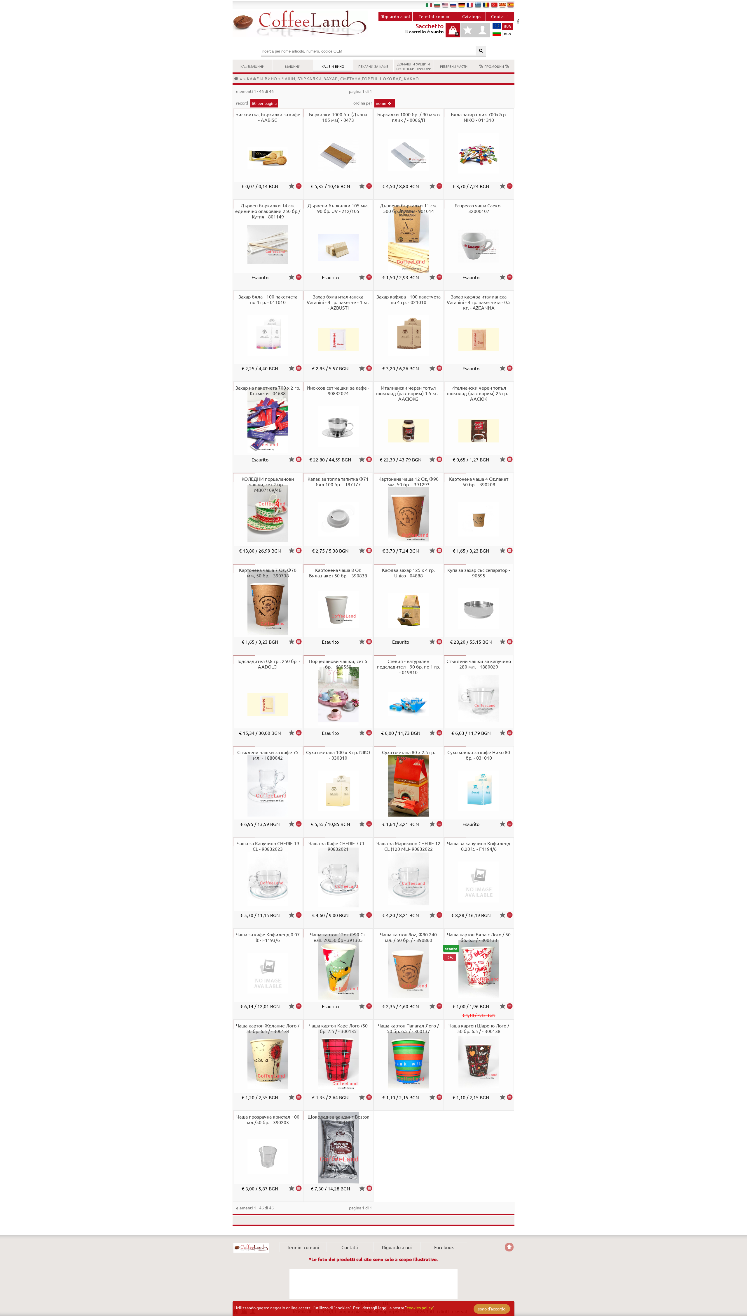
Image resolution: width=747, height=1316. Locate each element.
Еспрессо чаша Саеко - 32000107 (479, 208)
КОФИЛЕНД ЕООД (251, 1248)
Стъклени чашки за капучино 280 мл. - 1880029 (478, 663)
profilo (482, 30)
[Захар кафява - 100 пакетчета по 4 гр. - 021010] (439, 368)
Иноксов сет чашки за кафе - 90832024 (338, 390)
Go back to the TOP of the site (509, 1247)
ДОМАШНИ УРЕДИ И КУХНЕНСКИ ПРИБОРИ (413, 65)
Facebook (518, 21)
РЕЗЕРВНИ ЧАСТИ (453, 66)
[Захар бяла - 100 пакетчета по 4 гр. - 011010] (298, 368)
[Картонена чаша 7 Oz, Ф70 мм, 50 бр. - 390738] (298, 641)
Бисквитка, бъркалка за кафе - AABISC (267, 117)
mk (502, 4)
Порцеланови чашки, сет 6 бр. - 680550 (338, 663)
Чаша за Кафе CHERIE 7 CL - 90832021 (338, 846)
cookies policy (420, 1307)
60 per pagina (264, 103)
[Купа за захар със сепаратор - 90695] (509, 641)
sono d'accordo (491, 1308)
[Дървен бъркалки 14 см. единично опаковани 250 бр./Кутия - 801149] (298, 277)
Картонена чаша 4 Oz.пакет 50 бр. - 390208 (478, 481)
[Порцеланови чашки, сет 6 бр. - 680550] (369, 732)
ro (486, 4)
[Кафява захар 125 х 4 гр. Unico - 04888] (439, 641)
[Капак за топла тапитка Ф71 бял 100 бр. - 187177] (369, 550)
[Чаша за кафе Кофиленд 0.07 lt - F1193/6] (298, 1006)
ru (453, 4)
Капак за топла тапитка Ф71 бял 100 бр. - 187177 (338, 481)
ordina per (363, 102)
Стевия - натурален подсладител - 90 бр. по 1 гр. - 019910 (408, 666)
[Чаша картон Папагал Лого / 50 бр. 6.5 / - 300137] (439, 1097)
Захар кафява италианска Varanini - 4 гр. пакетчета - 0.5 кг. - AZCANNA (479, 302)
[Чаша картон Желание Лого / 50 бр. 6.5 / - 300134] (298, 1097)
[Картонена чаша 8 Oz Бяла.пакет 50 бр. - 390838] (369, 641)
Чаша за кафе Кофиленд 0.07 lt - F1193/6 (268, 937)
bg (437, 4)
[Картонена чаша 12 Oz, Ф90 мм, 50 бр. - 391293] (439, 550)
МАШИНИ (292, 66)
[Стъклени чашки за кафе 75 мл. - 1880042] (298, 824)
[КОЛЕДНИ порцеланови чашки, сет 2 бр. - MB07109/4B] (298, 550)
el (477, 4)
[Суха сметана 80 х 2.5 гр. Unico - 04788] (439, 824)
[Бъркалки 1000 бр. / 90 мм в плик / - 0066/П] (439, 186)
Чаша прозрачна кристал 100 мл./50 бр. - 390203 (267, 1119)
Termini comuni (435, 16)
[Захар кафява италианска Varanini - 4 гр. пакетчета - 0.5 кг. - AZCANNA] (509, 368)
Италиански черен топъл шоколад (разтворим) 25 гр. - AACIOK (479, 393)
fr (469, 4)
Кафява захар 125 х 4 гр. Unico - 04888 (408, 572)
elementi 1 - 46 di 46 (255, 91)
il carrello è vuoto (453, 33)
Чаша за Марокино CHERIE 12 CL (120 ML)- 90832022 (408, 846)
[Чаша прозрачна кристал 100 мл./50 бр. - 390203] (298, 1188)
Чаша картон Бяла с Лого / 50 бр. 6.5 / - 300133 (479, 937)
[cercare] (481, 50)
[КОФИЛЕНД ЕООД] (303, 24)
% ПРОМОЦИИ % (494, 66)
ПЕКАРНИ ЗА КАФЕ (373, 66)
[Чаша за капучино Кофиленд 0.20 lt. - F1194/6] (509, 915)
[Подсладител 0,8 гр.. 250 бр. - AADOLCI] (298, 732)
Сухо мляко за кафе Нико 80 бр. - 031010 (478, 755)
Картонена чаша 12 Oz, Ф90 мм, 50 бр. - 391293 (408, 481)
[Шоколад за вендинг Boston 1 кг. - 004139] (369, 1188)
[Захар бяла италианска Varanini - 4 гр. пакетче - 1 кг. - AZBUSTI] (369, 368)
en (445, 4)
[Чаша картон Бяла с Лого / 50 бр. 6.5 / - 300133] (509, 1006)
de (461, 4)
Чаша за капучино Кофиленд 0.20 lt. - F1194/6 (478, 846)
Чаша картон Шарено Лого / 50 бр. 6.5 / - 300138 (478, 1028)
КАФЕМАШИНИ (252, 66)
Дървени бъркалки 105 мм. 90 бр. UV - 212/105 (338, 208)
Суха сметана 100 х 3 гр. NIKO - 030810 (338, 755)
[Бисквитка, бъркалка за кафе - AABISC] (298, 186)
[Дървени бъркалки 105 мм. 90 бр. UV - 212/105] (369, 277)
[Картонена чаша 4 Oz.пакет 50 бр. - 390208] (509, 550)
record (242, 102)
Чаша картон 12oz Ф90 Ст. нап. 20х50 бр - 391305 (338, 937)
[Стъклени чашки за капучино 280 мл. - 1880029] (509, 732)
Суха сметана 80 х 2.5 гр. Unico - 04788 (408, 755)
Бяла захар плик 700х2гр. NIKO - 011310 (479, 117)
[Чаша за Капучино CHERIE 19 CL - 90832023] (298, 915)
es (510, 4)
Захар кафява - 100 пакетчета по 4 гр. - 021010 (408, 299)
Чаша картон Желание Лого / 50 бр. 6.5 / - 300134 (267, 1028)
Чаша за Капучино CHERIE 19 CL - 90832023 (268, 846)
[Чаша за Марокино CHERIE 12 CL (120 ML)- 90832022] (439, 915)
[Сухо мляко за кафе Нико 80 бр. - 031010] (509, 824)
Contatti (500, 16)
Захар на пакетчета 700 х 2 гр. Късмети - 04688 (267, 390)
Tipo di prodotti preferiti (467, 33)
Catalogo (471, 16)
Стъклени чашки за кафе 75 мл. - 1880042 (268, 755)
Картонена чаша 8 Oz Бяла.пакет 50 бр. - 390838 (338, 572)
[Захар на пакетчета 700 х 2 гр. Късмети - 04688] (298, 459)
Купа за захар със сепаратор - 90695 (478, 572)
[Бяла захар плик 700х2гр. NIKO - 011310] (509, 186)
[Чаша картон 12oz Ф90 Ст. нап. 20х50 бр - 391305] (369, 1006)
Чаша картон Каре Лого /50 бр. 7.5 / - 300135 (338, 1028)
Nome (381, 103)
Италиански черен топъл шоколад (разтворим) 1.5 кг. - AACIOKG (408, 393)
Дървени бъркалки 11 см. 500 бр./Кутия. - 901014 (408, 208)
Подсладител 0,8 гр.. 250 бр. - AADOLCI (267, 663)
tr (494, 4)
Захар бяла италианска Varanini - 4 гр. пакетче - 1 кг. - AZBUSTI (338, 302)
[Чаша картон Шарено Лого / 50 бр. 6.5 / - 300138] (509, 1097)
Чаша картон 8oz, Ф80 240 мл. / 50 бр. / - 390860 (408, 937)
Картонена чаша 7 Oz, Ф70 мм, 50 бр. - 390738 (267, 572)
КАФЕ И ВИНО (333, 66)
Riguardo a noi (396, 16)
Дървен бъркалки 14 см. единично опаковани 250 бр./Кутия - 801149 (267, 210)
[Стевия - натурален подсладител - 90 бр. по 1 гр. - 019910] (439, 732)
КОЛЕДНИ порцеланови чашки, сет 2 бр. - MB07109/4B (268, 484)
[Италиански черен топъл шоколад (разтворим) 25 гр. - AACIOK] (509, 459)
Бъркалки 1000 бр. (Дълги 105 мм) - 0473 (338, 117)
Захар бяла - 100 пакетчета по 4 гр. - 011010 (267, 299)
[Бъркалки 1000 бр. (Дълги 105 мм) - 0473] (369, 186)
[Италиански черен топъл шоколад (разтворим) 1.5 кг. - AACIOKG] (439, 459)
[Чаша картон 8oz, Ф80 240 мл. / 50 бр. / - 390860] (439, 1006)
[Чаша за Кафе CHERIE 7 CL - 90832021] (369, 915)
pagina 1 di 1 (360, 91)
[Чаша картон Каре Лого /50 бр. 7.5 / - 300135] (369, 1097)
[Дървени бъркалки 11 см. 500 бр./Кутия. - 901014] (439, 277)
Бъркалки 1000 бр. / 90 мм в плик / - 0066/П (408, 117)
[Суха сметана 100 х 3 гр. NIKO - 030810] (369, 824)
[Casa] (237, 78)
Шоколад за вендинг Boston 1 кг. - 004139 (338, 1119)
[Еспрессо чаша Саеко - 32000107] (509, 277)
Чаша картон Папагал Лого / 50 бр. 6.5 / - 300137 (408, 1028)
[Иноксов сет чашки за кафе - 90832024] (369, 459)
